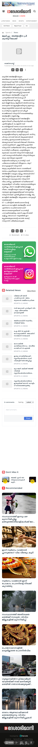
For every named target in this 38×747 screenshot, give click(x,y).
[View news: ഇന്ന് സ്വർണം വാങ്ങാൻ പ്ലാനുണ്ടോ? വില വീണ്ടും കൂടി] (19, 536)
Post (28, 418)
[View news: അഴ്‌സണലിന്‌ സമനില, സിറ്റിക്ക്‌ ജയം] (7, 323)
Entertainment (31, 21)
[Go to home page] (19, 11)
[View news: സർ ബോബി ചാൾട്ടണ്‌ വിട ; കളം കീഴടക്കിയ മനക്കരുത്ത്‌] (7, 311)
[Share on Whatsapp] (21, 69)
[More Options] (25, 69)
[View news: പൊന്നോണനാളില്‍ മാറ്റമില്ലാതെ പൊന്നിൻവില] (19, 634)
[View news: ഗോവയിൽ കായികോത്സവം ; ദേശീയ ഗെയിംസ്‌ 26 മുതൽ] (7, 346)
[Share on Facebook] (12, 69)
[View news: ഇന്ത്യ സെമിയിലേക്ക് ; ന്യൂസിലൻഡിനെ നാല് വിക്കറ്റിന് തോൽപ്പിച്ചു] (7, 359)
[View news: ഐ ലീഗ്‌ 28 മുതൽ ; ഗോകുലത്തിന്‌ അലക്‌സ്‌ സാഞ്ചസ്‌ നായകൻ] (7, 334)
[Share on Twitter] (17, 69)
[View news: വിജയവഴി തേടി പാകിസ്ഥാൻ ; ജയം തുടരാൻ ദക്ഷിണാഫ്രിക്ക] (7, 298)
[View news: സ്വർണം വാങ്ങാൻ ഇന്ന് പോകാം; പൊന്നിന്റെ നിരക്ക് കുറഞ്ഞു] (19, 567)
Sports (21, 21)
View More (31, 291)
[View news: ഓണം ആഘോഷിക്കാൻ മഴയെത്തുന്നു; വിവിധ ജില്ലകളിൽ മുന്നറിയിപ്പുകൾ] (19, 699)
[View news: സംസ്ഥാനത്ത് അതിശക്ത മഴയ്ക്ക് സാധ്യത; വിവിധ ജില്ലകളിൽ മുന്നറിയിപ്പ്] (19, 601)
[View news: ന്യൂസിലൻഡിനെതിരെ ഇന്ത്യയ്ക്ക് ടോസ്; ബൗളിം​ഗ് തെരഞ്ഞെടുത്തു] (7, 384)
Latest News (5, 21)
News (14, 21)
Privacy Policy (28, 739)
